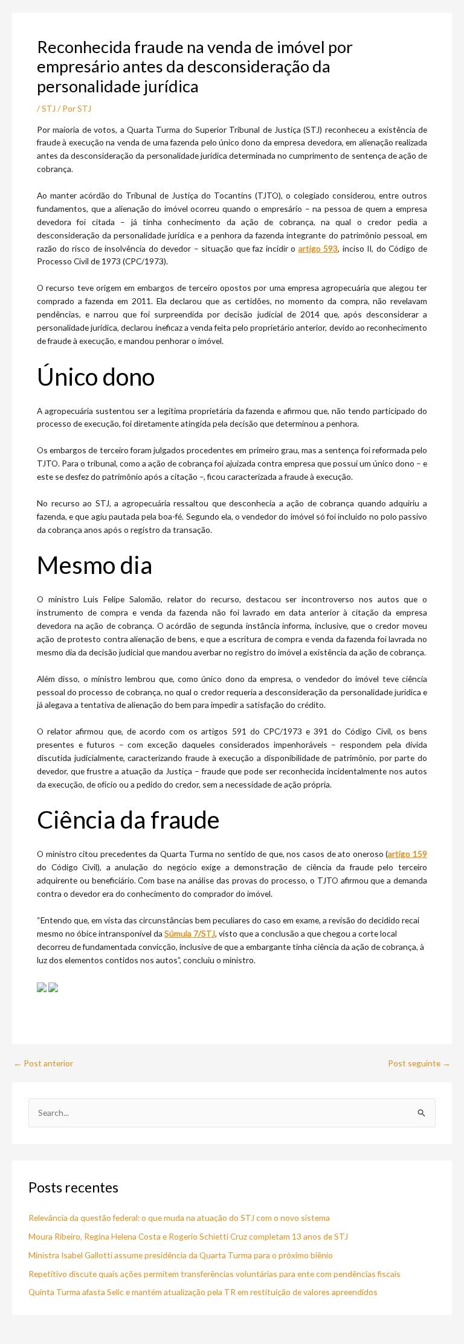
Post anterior (43, 1063)
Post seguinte (419, 1063)
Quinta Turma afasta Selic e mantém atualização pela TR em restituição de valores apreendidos (203, 1292)
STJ (49, 108)
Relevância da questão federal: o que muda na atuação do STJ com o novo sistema (179, 1217)
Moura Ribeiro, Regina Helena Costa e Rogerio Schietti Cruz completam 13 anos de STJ (188, 1236)
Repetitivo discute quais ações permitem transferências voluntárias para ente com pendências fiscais (214, 1274)
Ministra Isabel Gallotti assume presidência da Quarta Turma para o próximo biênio (180, 1255)
